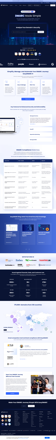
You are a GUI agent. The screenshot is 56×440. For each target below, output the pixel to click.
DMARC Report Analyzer (17, 424)
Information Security (33, 426)
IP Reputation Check (17, 425)
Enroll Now (12, 393)
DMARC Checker (16, 413)
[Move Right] (30, 249)
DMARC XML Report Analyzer (26, 413)
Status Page (40, 426)
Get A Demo (53, 5)
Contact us (40, 430)
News (40, 421)
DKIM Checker (16, 415)
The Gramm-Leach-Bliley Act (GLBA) (10, 202)
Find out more (8, 242)
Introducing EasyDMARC (27, 11)
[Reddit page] (54, 430)
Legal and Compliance (4, 433)
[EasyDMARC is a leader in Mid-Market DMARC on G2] (20, 54)
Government (32, 424)
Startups (32, 414)
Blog (39, 418)
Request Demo (28, 99)
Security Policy (9, 433)
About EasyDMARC (50, 413)
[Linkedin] (49, 430)
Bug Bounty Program (50, 418)
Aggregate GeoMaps (25, 414)
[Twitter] (51, 430)
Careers (48, 414)
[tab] (10, 345)
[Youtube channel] (52, 430)
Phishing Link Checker (17, 423)
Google (6, 172)
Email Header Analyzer (25, 416)
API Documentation (41, 425)
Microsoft (6, 166)
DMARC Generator (17, 416)
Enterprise (32, 416)
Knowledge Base (41, 420)
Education (32, 423)
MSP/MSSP (40, 413)
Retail (31, 425)
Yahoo (8, 172)
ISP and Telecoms (33, 413)
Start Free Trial (47, 5)
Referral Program (41, 414)
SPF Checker (16, 414)
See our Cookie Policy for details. (23, 438)
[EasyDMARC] (4, 5)
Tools (16, 5)
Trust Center (13, 433)
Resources (24, 5)
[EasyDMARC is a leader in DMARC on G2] (16, 54)
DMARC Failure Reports (25, 415)
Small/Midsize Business (34, 415)
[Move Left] (26, 249)
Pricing (20, 5)
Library (40, 419)
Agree (47, 437)
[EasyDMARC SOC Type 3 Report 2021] (9, 424)
